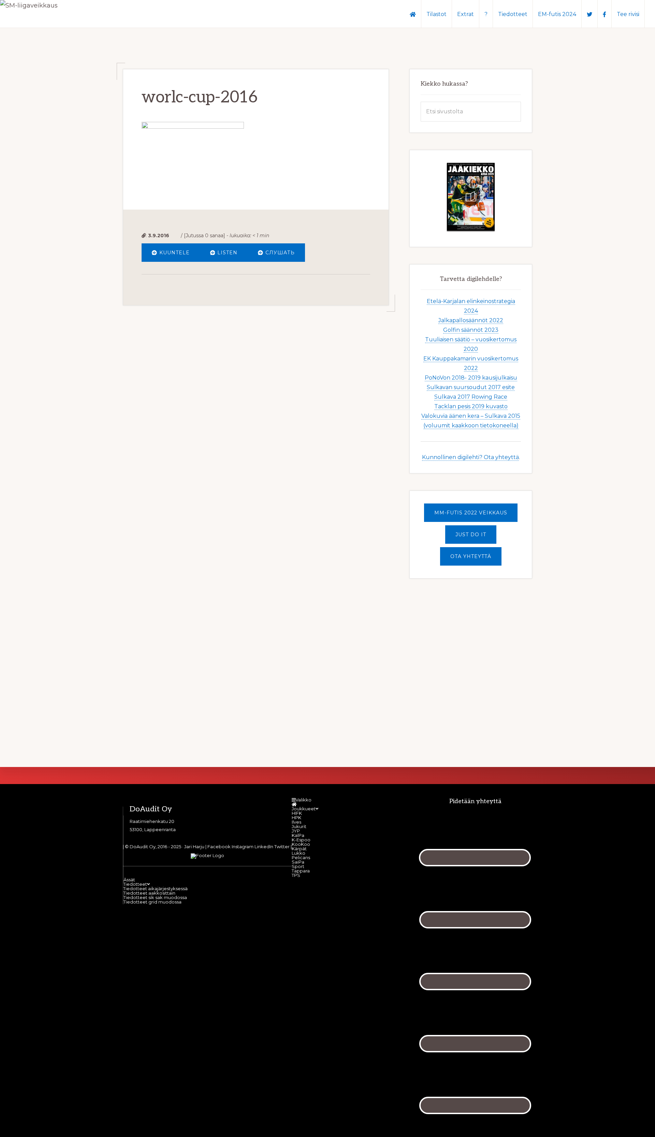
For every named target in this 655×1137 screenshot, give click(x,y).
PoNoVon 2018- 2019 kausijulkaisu (471, 377)
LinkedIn (263, 846)
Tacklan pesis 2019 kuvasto (471, 406)
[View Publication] (471, 197)
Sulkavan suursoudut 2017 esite (471, 387)
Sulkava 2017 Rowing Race (470, 397)
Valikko (303, 799)
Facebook (219, 846)
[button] (650, 11)
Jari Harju (194, 846)
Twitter (282, 846)
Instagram (242, 846)
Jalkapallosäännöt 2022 (470, 320)
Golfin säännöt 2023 (470, 330)
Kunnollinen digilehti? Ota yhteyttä (470, 457)
